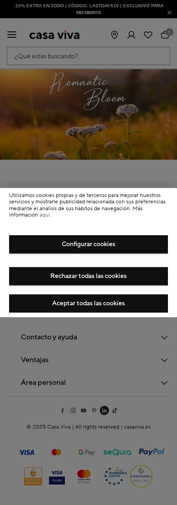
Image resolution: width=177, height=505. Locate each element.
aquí (44, 215)
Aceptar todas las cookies (88, 303)
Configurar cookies (88, 244)
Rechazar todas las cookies (88, 276)
